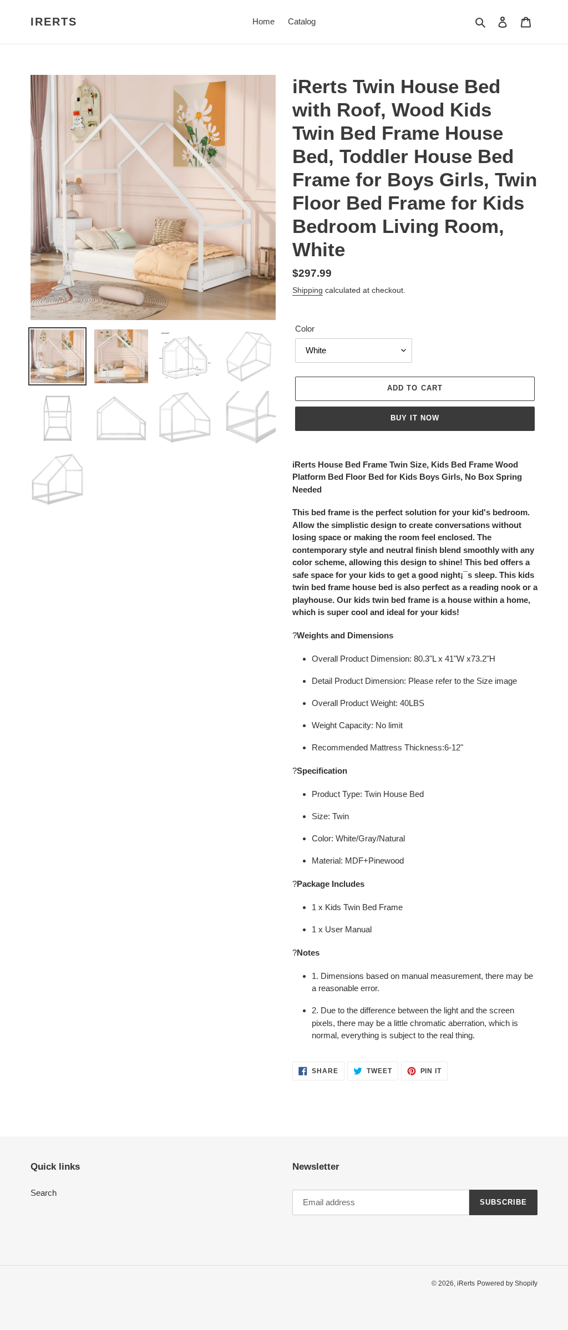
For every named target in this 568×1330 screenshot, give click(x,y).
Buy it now (414, 418)
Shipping (307, 290)
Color (305, 328)
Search (44, 1192)
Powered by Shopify (507, 1283)
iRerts (54, 22)
